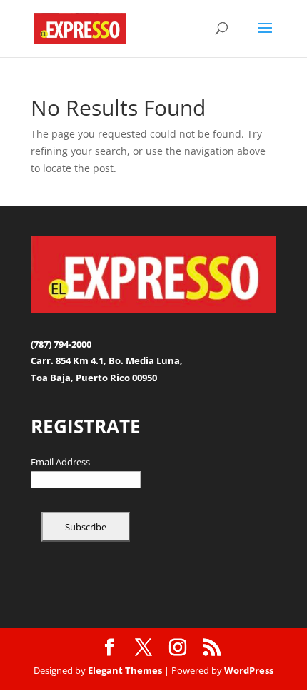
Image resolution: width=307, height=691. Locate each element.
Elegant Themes (125, 670)
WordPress (248, 670)
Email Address (60, 462)
